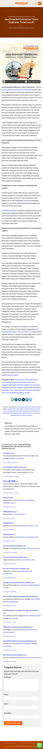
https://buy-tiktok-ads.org (31, 657)
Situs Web (7, 713)
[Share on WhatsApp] (12, 399)
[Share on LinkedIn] (27, 399)
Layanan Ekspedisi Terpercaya (28, 743)
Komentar (8, 677)
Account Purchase (18, 514)
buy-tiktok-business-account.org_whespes (18, 641)
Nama (6, 694)
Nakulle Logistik (13, 375)
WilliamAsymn (8, 512)
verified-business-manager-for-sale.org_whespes (20, 610)
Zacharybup (7, 534)
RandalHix (6, 523)
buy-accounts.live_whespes (13, 546)
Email (6, 704)
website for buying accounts (28, 537)
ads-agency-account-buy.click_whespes (17, 582)
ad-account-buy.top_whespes (13, 557)
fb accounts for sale (27, 560)
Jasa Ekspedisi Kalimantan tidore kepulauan (16, 90)
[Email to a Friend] (23, 399)
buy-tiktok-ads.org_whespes (13, 655)
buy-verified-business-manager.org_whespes (19, 596)
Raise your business (17, 458)
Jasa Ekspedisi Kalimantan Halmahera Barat (17, 382)
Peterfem (6, 498)
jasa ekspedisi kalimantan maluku (28, 413)
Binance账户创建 (9, 481)
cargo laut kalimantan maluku (15, 409)
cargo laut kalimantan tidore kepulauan (18, 411)
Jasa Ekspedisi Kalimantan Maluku (26, 379)
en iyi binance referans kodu (13, 467)
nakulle (31, 28)
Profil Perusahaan (10, 743)
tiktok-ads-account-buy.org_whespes (16, 627)
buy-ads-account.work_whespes (14, 568)
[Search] (35, 3)
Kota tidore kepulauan (9, 210)
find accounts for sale (30, 526)
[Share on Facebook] (16, 399)
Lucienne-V (7, 453)
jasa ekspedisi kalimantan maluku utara (21, 16)
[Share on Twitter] (19, 399)
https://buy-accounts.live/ (31, 548)
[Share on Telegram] (30, 399)
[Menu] (39, 3)
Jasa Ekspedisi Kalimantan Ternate (18, 392)
